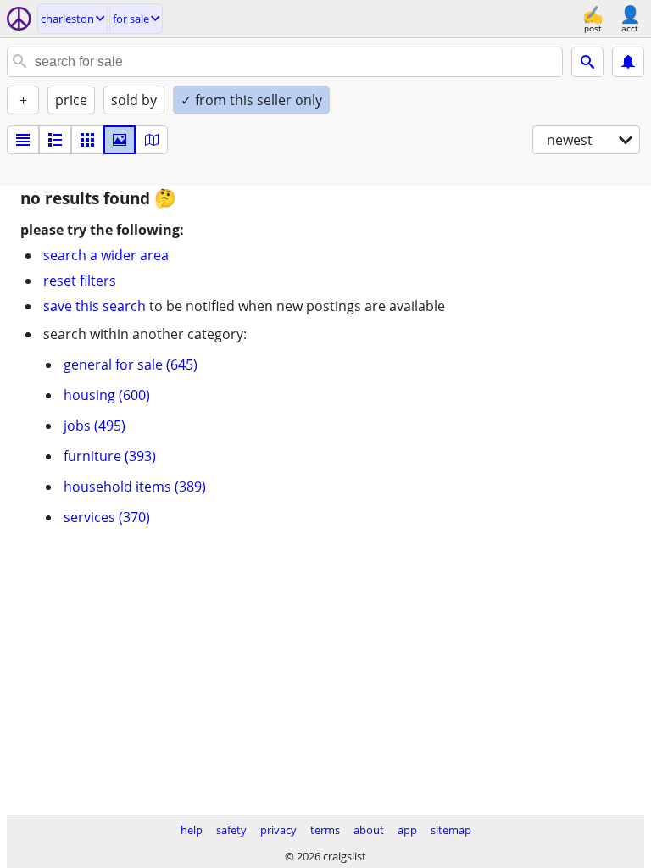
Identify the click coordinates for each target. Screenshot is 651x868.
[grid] (87, 139)
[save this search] (628, 62)
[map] (152, 139)
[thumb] (55, 139)
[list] (23, 139)
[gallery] (119, 139)
